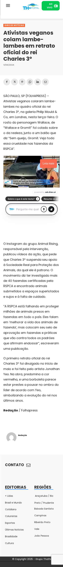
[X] (14, 82)
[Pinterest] (22, 82)
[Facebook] (6, 82)
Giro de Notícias (14, 25)
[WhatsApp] (30, 82)
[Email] (45, 82)
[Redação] (11, 437)
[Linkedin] (37, 82)
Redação (22, 435)
